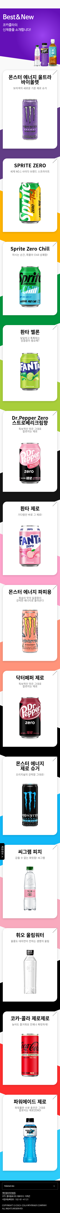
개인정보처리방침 (8, 1193)
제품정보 (2, 850)
